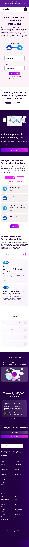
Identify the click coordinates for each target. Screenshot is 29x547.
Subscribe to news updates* (8, 443)
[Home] (6, 9)
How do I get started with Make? (11, 323)
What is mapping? (7, 344)
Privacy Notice (19, 452)
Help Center (3, 501)
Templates (17, 469)
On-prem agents (4, 519)
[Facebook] (7, 531)
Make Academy (4, 496)
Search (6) (19, 181)
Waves (2, 487)
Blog (2, 506)
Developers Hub (4, 504)
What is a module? (7, 337)
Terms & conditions (19, 506)
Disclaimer (17, 511)
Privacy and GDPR (19, 509)
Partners (3, 514)
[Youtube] (21, 531)
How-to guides (18, 464)
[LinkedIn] (18, 531)
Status (2, 484)
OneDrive (8, 28)
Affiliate (2, 511)
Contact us (17, 501)
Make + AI (3, 467)
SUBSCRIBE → (4, 455)
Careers (16, 499)
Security (3, 516)
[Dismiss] (27, 3)
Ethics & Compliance (19, 516)
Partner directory (18, 472)
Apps (2, 472)
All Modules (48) (10, 177)
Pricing (2, 477)
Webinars (3, 509)
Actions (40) (10, 181)
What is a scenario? (8, 330)
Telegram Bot (16, 28)
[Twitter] (14, 531)
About (16, 496)
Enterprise (3, 482)
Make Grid (3, 474)
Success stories (18, 467)
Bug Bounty (17, 514)
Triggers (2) (20, 177)
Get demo (3, 479)
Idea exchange (18, 474)
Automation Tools (18, 477)
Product (3, 464)
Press (16, 504)
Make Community (5, 499)
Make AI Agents (4, 469)
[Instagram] (11, 531)
